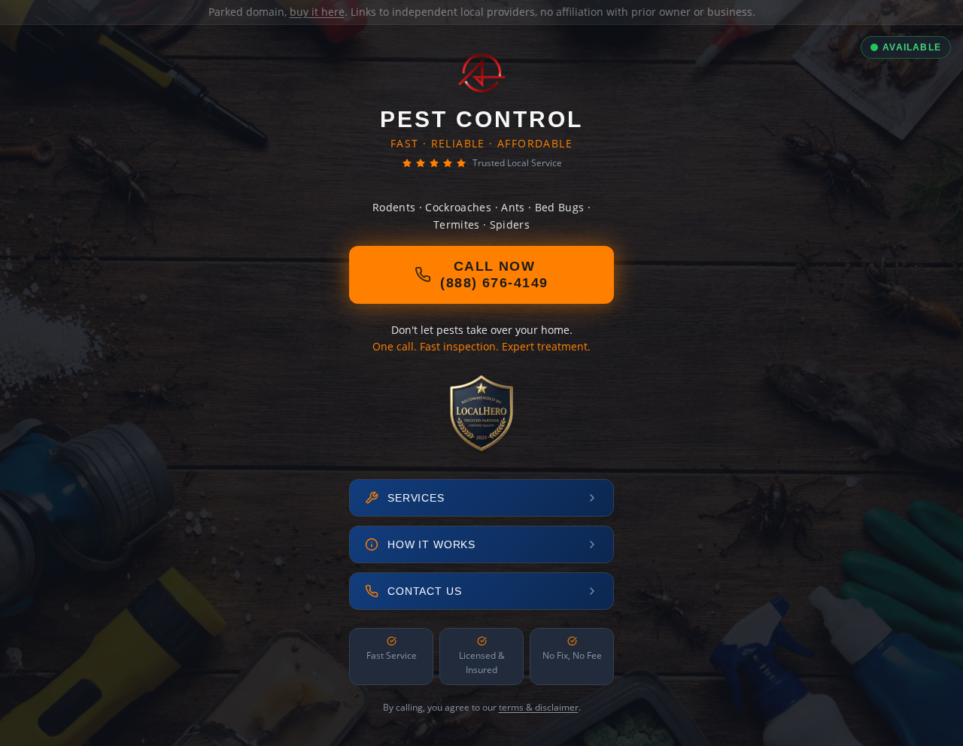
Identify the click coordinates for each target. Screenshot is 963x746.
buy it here (317, 12)
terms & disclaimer (539, 707)
